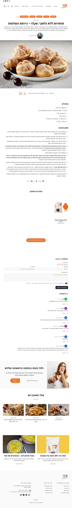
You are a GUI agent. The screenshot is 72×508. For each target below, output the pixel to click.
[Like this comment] (68, 304)
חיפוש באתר (66, 490)
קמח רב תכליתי (24, 16)
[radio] (67, 264)
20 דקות (53, 16)
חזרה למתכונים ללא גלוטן (35, 240)
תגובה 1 (17, 16)
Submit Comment (62, 287)
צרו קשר (17, 6)
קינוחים (32, 16)
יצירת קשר (67, 488)
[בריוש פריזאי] (58, 410)
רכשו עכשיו (53, 463)
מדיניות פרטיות (48, 488)
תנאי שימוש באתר (48, 486)
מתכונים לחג (19, 463)
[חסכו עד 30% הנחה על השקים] (53, 444)
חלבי (46, 16)
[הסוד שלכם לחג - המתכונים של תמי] (19, 444)
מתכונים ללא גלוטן (65, 492)
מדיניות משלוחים (48, 490)
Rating (65, 262)
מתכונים (48, 6)
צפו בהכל (36, 399)
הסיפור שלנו (25, 6)
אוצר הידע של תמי (37, 6)
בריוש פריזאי (58, 419)
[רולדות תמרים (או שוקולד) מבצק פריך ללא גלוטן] (13, 410)
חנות (55, 6)
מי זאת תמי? (66, 486)
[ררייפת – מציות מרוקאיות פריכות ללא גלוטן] (36, 410)
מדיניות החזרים (48, 492)
